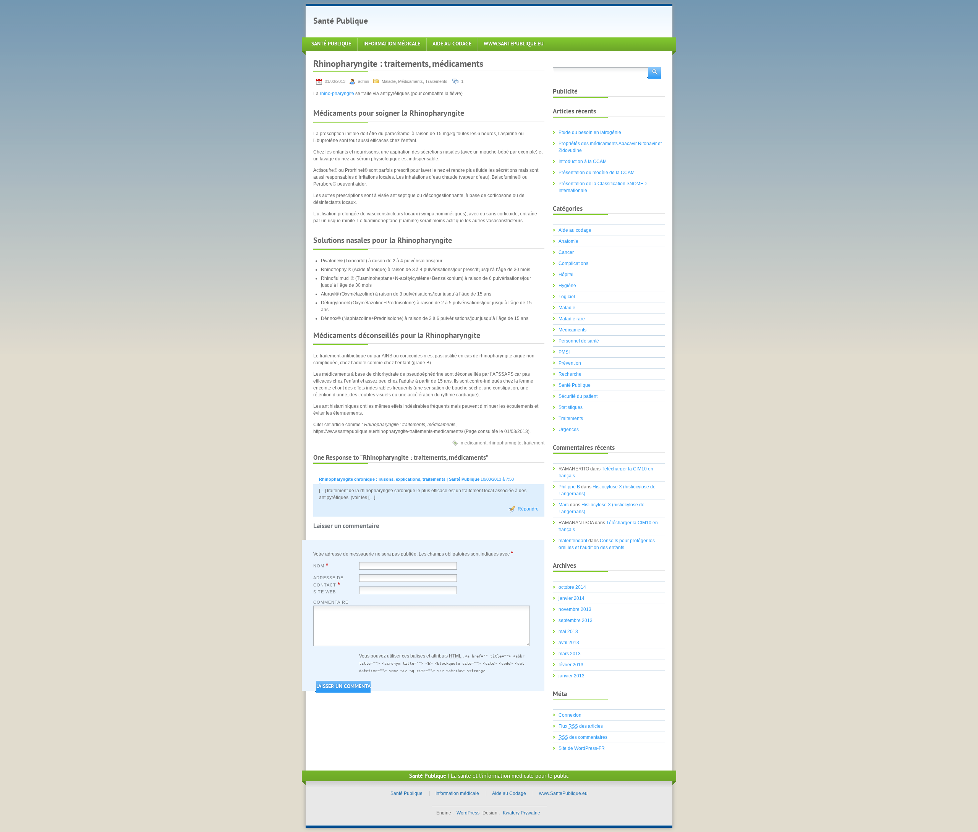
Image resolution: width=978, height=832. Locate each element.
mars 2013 (570, 653)
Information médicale (391, 44)
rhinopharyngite (505, 443)
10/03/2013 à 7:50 (497, 479)
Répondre (528, 509)
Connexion (570, 715)
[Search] (654, 72)
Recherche (570, 374)
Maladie (389, 81)
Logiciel (567, 296)
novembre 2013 (575, 609)
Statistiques (571, 407)
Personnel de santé (579, 341)
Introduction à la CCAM (583, 161)
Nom (321, 565)
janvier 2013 (572, 676)
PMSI (564, 352)
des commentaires (583, 737)
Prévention (570, 363)
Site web (324, 592)
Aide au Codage (451, 44)
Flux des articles (581, 726)
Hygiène (567, 285)
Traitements (436, 81)
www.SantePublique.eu (514, 44)
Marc (564, 504)
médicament (473, 443)
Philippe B (569, 487)
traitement (534, 443)
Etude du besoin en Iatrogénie (590, 132)
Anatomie (568, 241)
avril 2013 (569, 642)
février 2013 (571, 664)
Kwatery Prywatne (521, 813)
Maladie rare (572, 318)
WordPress (468, 813)
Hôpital (566, 274)
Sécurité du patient (578, 396)
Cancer (566, 252)
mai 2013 (568, 631)
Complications (573, 263)
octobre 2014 (572, 587)
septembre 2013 (576, 620)
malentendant (573, 540)
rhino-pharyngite (337, 93)
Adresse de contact (328, 581)
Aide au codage (575, 230)
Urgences (569, 429)
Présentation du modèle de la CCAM (597, 172)
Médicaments (410, 81)
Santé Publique (340, 21)
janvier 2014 (572, 598)
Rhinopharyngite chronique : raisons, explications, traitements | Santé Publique (399, 479)
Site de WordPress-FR (582, 748)
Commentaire (330, 602)
